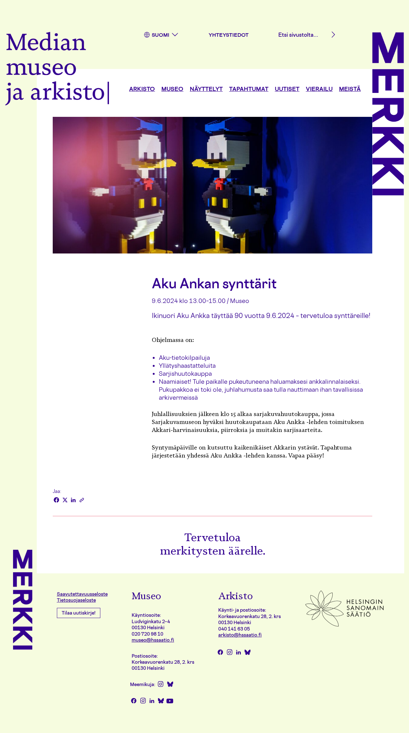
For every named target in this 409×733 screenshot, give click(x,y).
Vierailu (319, 88)
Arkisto (142, 88)
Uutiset (287, 88)
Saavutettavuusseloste (82, 594)
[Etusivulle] (57, 69)
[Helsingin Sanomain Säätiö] (344, 626)
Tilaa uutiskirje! (79, 613)
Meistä (350, 88)
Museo (172, 88)
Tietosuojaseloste (76, 600)
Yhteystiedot (229, 35)
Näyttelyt (206, 88)
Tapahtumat (248, 88)
